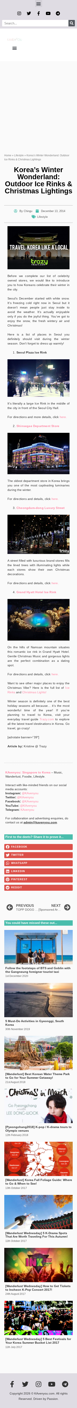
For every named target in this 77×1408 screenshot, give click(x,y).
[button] (38, 3)
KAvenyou (27, 809)
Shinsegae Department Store (37, 426)
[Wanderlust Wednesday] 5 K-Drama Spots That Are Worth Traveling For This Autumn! (36, 1234)
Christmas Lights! (34, 692)
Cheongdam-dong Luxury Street (40, 508)
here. (63, 417)
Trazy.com (47, 719)
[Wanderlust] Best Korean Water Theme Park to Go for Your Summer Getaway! (37, 1075)
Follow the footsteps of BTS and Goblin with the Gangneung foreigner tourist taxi (38, 969)
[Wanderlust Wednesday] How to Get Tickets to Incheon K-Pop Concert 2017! (38, 1287)
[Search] (71, 23)
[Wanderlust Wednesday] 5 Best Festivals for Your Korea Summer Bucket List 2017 (38, 1340)
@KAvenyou (30, 793)
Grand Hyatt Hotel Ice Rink (36, 592)
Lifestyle (19, 155)
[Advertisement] (38, 101)
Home (7, 155)
